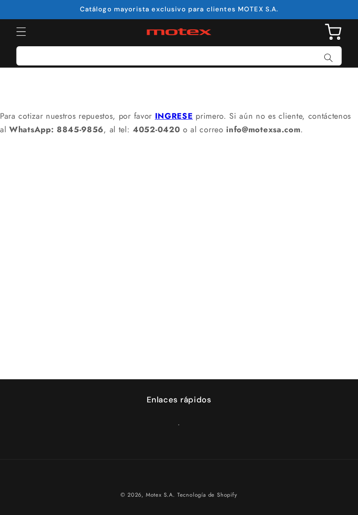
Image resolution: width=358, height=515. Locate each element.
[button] (21, 32)
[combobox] (179, 55)
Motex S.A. (160, 495)
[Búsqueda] (328, 58)
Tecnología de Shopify (207, 495)
